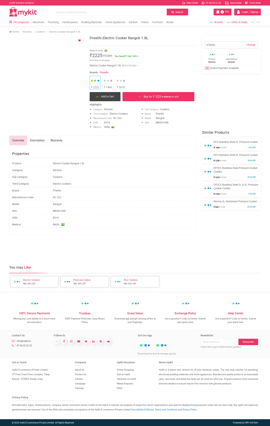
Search (179, 12)
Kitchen (133, 22)
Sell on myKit (123, 374)
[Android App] (252, 22)
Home (15, 31)
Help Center (192, 2)
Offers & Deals (239, 22)
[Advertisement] (103, 249)
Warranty (56, 140)
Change (250, 44)
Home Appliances (115, 22)
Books (170, 22)
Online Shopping (125, 369)
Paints (145, 22)
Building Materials (91, 22)
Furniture (157, 22)
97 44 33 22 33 (213, 2)
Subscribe (248, 341)
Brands (218, 22)
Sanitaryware (70, 22)
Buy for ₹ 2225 (161, 96)
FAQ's (120, 388)
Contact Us (80, 374)
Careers (79, 379)
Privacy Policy (189, 409)
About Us (79, 369)
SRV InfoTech (251, 422)
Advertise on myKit (126, 379)
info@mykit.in (24, 341)
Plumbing (53, 22)
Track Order (255, 2)
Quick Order (236, 2)
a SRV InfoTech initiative (21, 2)
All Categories (21, 22)
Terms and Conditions (166, 409)
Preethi (104, 72)
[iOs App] (258, 22)
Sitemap (79, 388)
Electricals (38, 22)
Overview (18, 140)
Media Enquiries (125, 383)
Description (37, 140)
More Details (129, 65)
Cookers (40, 31)
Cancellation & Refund (142, 409)
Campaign (80, 383)
